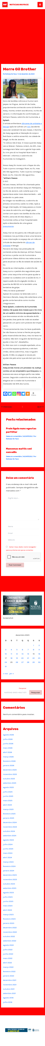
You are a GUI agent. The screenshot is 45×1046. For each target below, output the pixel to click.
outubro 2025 (9, 778)
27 (22, 662)
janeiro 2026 (8, 765)
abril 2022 (7, 962)
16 (39, 654)
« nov (5, 673)
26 (17, 662)
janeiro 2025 (8, 818)
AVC (29, 126)
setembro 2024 (9, 835)
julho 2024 (7, 844)
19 (17, 658)
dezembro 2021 (9, 980)
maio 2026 (7, 748)
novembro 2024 (10, 827)
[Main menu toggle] (40, 4)
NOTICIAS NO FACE (19, 4)
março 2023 (8, 914)
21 (28, 658)
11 (11, 654)
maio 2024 (7, 853)
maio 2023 (7, 905)
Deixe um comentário (14, 436)
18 (11, 658)
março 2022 (8, 967)
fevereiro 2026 (9, 761)
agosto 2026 (8, 735)
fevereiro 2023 (9, 919)
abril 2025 (7, 805)
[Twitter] (10, 394)
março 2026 (8, 757)
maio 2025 (7, 800)
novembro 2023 (10, 879)
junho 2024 (8, 849)
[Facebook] (5, 394)
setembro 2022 (9, 941)
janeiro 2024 (8, 870)
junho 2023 (8, 901)
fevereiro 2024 (9, 866)
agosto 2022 (8, 945)
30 (39, 662)
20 (22, 658)
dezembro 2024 (10, 822)
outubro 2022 (9, 936)
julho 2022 (7, 949)
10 (6, 654)
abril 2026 (7, 752)
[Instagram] (19, 394)
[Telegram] (23, 394)
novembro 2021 (9, 984)
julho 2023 (8, 897)
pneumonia (8, 226)
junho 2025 (8, 796)
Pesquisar (22, 688)
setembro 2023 (9, 888)
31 (6, 666)
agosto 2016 (8, 998)
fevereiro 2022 (9, 971)
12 (17, 654)
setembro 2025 (9, 783)
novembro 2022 (10, 932)
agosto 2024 (8, 840)
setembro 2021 (9, 993)
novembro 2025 (10, 774)
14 (28, 654)
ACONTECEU (27, 436)
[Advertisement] (22, 32)
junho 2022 (8, 954)
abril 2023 (7, 910)
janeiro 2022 (8, 976)
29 (34, 662)
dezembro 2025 (10, 770)
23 (39, 658)
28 (28, 662)
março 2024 (8, 862)
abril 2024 (7, 857)
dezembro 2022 (10, 927)
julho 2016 (7, 1002)
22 (34, 658)
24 (6, 662)
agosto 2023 (8, 892)
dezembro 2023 (10, 875)
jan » (11, 673)
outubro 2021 (9, 989)
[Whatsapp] (14, 394)
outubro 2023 (9, 884)
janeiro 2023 (8, 923)
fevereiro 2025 (9, 813)
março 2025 (8, 809)
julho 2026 (8, 739)
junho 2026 (8, 743)
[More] (28, 394)
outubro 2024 (9, 831)
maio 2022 (7, 958)
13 (22, 654)
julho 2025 (7, 792)
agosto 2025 (8, 787)
